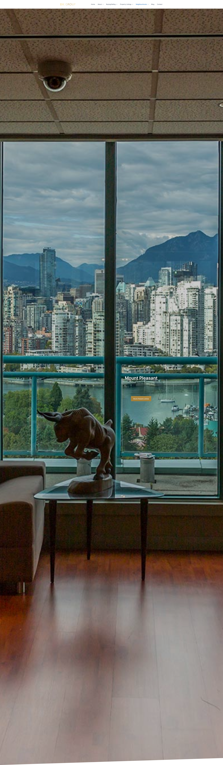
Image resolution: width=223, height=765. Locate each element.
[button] (102, 4)
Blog (152, 4)
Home (93, 4)
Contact (159, 4)
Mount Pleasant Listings (141, 399)
